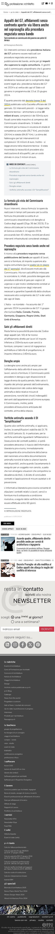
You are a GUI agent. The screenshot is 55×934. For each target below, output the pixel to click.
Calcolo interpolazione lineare (15, 876)
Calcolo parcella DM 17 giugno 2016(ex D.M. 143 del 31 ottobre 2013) (18, 857)
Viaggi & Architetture (12, 680)
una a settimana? (27, 622)
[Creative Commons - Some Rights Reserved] (27, 925)
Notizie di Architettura (12, 677)
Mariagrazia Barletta (14, 45)
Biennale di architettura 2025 (15, 887)
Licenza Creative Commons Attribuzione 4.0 (37, 929)
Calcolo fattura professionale (15, 847)
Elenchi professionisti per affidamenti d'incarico (22, 796)
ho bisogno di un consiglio (14, 733)
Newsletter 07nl (10, 819)
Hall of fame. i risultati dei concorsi (17, 705)
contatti (49, 920)
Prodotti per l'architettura (13, 716)
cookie (41, 920)
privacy (33, 920)
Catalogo (7, 694)
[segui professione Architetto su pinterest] (38, 644)
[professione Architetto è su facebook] (22, 644)
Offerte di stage (10, 804)
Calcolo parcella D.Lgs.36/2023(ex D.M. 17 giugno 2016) (16, 852)
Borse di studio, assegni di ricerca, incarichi (20, 793)
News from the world (12, 698)
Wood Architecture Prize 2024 (15, 898)
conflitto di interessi (43, 560)
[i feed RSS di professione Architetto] (7, 644)
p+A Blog (8, 691)
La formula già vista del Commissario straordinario (24, 170)
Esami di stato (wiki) (11, 837)
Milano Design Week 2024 (14, 895)
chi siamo (11, 916)
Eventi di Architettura (12, 666)
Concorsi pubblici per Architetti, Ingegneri (20, 789)
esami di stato (9, 747)
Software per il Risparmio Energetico (18, 780)
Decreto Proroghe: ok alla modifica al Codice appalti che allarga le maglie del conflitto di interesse (35, 567)
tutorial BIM (8, 880)
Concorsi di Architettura (13, 673)
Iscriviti (46, 629)
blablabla (7, 750)
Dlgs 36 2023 (21, 529)
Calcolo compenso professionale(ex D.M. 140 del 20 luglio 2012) (16, 863)
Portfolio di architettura (13, 811)
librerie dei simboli (11, 773)
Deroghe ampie (15, 186)
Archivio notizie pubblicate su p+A (17, 687)
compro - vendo (10, 740)
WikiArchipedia (10, 834)
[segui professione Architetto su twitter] (30, 644)
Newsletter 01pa (10, 822)
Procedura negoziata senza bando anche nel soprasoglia (26, 177)
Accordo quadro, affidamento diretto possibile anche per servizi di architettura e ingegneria (33, 541)
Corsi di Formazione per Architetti (17, 669)
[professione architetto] (21, 4)
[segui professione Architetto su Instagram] (15, 644)
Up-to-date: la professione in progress (18, 709)
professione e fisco (11, 757)
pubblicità (22, 916)
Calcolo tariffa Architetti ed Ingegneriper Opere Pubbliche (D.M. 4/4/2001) (18, 868)
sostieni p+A (47, 916)
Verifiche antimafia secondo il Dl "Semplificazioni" (29, 190)
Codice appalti (8, 529)
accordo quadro (24, 534)
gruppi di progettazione (13, 729)
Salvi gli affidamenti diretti (19, 182)
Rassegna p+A (9, 719)
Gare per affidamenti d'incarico (15, 800)
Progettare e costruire (12, 701)
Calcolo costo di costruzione (15, 872)
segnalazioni (34, 916)
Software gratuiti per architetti (15, 776)
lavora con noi (21, 920)
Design (7, 684)
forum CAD (8, 766)
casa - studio (9, 743)
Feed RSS (7, 826)
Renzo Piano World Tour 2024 (15, 891)
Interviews (8, 712)
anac (20, 560)
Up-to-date (5, 534)
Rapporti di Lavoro (11, 807)
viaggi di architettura (12, 736)
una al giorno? (29, 617)
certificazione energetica (13, 754)
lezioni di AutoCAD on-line (14, 769)
